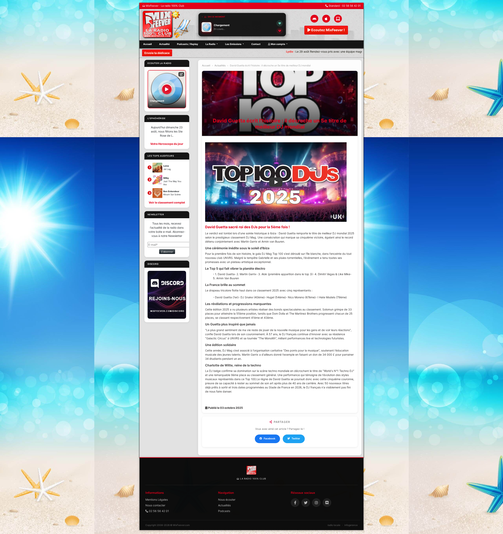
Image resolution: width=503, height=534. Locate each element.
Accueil (147, 44)
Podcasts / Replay (187, 44)
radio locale (334, 525)
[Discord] (327, 502)
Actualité (164, 44)
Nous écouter (226, 499)
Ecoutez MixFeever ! (327, 30)
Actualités (220, 65)
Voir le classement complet (167, 202)
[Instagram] (316, 502)
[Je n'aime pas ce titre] (279, 31)
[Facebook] (295, 502)
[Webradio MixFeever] (167, 25)
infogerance (351, 525)
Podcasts (224, 511)
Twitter (296, 438)
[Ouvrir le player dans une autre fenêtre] (181, 74)
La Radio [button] (211, 44)
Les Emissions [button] (233, 44)
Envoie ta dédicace (157, 53)
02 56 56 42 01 (351, 5)
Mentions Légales (156, 499)
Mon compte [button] (278, 44)
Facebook (269, 438)
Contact (256, 44)
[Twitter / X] (305, 502)
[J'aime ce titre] (279, 23)
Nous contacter (155, 505)
